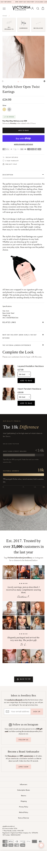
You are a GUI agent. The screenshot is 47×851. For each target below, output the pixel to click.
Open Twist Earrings (21, 186)
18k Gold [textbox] (22, 374)
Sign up (36, 712)
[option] (23, 57)
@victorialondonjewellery (19, 557)
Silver (9, 109)
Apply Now (23, 767)
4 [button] (26, 81)
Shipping (24, 801)
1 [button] (18, 81)
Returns (23, 795)
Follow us (23, 740)
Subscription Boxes (23, 790)
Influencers (23, 784)
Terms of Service (23, 818)
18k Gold (4, 109)
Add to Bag (26, 380)
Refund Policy (23, 812)
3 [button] (23, 81)
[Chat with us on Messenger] (41, 845)
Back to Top (25, 679)
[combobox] (24, 374)
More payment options (23, 144)
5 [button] (28, 81)
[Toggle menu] (4, 8)
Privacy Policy (23, 807)
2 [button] (20, 81)
